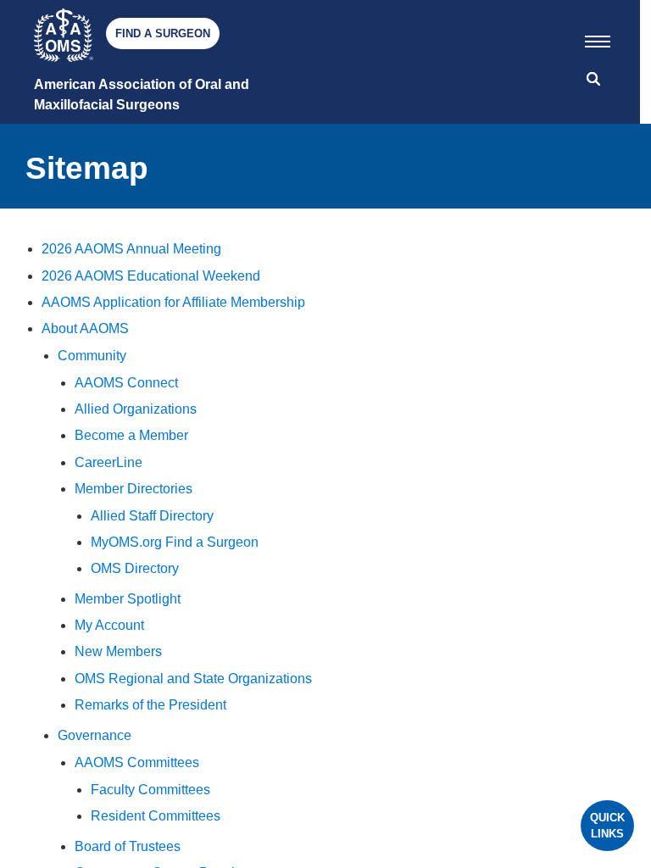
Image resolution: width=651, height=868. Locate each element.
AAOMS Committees (137, 762)
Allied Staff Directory (152, 516)
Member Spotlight (128, 599)
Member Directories (133, 488)
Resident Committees (155, 816)
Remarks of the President (150, 705)
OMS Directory (135, 568)
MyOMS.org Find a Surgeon (175, 542)
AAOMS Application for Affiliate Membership (173, 302)
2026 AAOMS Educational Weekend (151, 276)
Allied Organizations (136, 409)
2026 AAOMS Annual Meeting (131, 249)
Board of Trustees (128, 846)
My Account (109, 625)
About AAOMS (85, 328)
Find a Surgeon (162, 33)
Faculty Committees (150, 789)
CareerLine (108, 462)
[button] (598, 38)
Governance (94, 735)
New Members (118, 651)
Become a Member (131, 435)
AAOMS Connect (126, 383)
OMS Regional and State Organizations (193, 678)
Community (92, 355)
